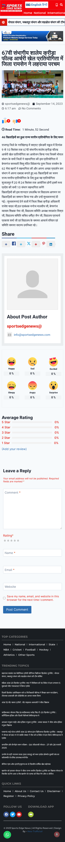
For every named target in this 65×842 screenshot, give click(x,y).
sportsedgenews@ (24, 326)
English (36, 4)
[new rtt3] (32, 40)
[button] (61, 5)
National (40, 13)
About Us (20, 791)
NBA (6, 649)
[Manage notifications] (57, 834)
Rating (8, 535)
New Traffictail (35, 831)
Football (30, 649)
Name (10, 553)
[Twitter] (12, 814)
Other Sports (26, 654)
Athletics (9, 654)
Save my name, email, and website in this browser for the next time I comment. (33, 598)
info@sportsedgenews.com (32, 334)
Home (28, 13)
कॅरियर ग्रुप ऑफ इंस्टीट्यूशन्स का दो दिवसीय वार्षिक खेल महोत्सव (26, 764)
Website (10, 586)
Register (8, 796)
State (52, 644)
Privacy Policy (26, 796)
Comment (13, 492)
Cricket (17, 649)
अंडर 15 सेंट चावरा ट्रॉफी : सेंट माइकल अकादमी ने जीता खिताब (25, 702)
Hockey (44, 649)
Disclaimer (53, 791)
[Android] (31, 814)
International (37, 644)
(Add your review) (14, 449)
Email (10, 570)
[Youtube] (19, 814)
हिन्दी (44, 4)
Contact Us (37, 791)
